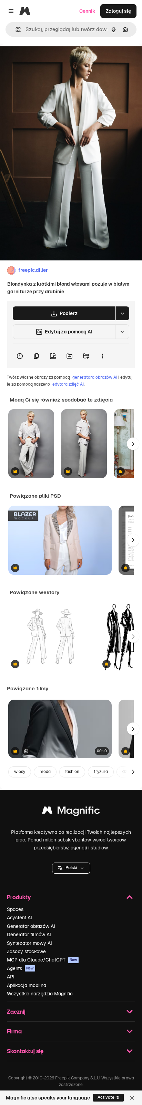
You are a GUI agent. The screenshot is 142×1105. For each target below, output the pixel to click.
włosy (19, 771)
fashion (72, 771)
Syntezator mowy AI (29, 943)
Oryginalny (47, 59)
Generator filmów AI (29, 934)
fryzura (101, 771)
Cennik (87, 11)
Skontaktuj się (25, 1051)
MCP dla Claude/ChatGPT (42, 960)
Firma (14, 1031)
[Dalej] (133, 443)
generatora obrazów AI (94, 377)
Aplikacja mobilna (26, 985)
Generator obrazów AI (31, 926)
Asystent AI (19, 917)
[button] (71, 868)
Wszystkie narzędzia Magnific (40, 994)
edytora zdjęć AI (68, 384)
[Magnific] (71, 812)
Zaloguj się (118, 11)
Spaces (15, 909)
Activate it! (108, 1097)
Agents (20, 968)
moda (45, 771)
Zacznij (16, 1011)
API (10, 977)
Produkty (19, 897)
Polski (71, 868)
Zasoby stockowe (26, 951)
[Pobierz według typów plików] (122, 313)
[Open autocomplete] (15, 29)
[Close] (132, 1098)
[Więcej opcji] (102, 356)
